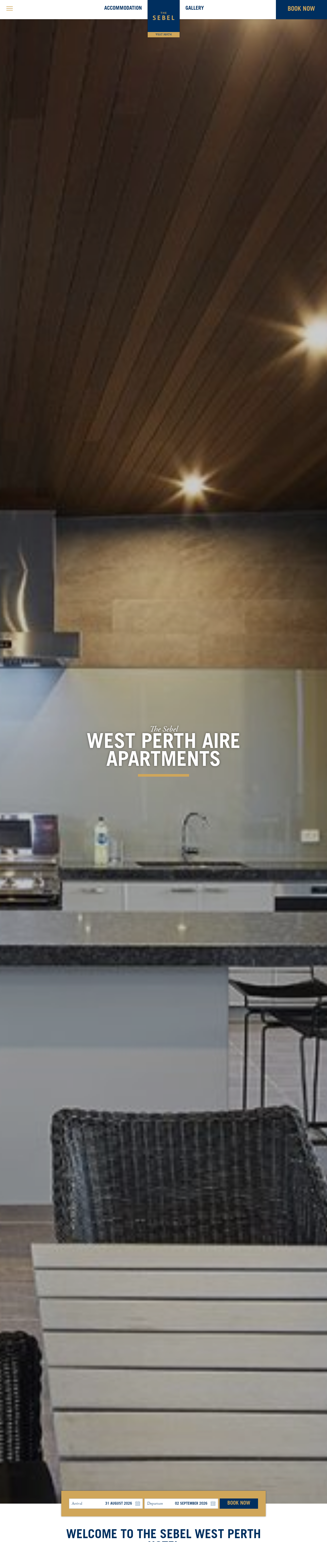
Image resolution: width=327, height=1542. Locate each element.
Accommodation (123, 8)
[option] (163, 752)
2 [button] (16, 1508)
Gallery (194, 8)
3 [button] (24, 1508)
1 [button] (8, 1508)
